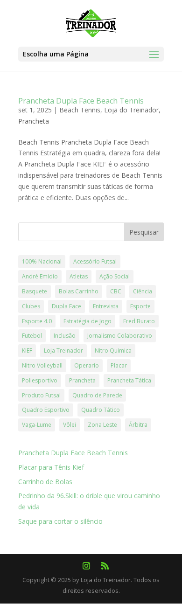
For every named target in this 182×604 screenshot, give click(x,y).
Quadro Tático (100, 410)
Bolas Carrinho (78, 291)
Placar (119, 365)
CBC (115, 291)
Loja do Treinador (131, 109)
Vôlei (69, 425)
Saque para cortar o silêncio (60, 521)
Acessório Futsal (95, 261)
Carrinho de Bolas (45, 481)
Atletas (79, 276)
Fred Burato (139, 321)
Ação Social (114, 276)
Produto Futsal (41, 395)
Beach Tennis (79, 109)
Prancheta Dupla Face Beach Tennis (81, 101)
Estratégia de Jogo (87, 321)
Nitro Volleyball (42, 365)
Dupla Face (66, 306)
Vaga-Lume (36, 425)
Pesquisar (144, 232)
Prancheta (33, 121)
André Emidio (40, 276)
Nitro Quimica (113, 350)
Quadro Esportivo (46, 410)
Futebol (32, 336)
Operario (86, 365)
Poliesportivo (39, 380)
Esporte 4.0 (37, 321)
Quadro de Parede (97, 395)
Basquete (34, 291)
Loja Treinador (63, 350)
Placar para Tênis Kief (51, 467)
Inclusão (65, 336)
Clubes (31, 306)
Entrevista (106, 306)
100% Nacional (42, 261)
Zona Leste (102, 425)
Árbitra (138, 425)
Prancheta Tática (129, 380)
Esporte (140, 306)
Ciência (142, 291)
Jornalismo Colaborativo (119, 336)
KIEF (27, 350)
